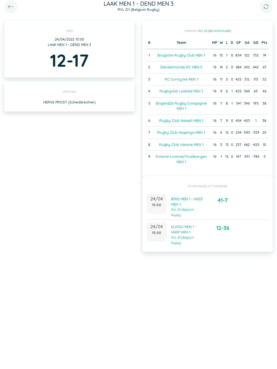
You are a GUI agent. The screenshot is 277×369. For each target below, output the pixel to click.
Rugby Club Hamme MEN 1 (181, 144)
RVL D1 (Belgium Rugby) (214, 31)
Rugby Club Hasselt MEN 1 (181, 120)
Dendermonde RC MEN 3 (181, 67)
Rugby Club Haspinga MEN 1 (181, 132)
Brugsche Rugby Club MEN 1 (181, 55)
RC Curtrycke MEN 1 (181, 79)
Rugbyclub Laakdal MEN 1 (181, 91)
